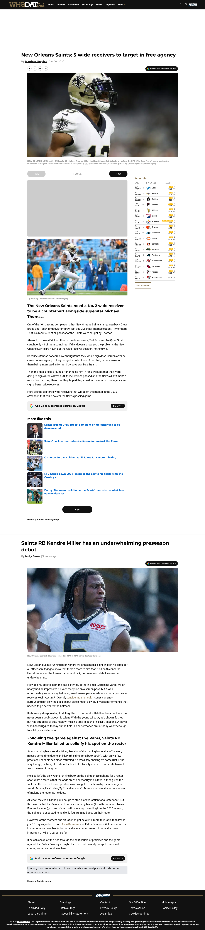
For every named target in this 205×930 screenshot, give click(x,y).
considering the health (79, 697)
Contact (105, 902)
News (50, 4)
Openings (65, 902)
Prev (36, 173)
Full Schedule (142, 285)
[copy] (46, 68)
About (31, 902)
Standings (87, 4)
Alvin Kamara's (70, 824)
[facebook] (180, 4)
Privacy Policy (108, 908)
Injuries (110, 4)
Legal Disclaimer (37, 913)
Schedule (73, 4)
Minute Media (23, 921)
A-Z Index (106, 913)
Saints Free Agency (48, 519)
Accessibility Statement (74, 913)
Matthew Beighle (36, 61)
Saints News (44, 881)
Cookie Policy (169, 908)
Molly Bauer (32, 556)
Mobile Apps (168, 902)
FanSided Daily (36, 908)
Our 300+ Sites (138, 902)
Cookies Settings (139, 913)
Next (118, 173)
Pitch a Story (67, 908)
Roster (99, 4)
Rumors (61, 4)
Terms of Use (137, 908)
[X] (186, 4)
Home (30, 519)
